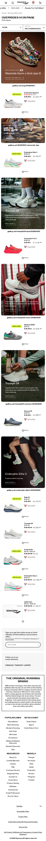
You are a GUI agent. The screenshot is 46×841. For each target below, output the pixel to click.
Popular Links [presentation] (13, 718)
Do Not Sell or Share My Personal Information (23, 822)
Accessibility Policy (23, 811)
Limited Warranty (13, 761)
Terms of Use (23, 827)
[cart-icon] (40, 3)
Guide (31, 767)
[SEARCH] (12, 3)
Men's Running (13, 725)
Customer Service (13, 770)
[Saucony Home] (23, 3)
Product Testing (13, 783)
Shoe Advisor (13, 722)
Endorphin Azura (30, 576)
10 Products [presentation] (6, 20)
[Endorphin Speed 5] (13, 102)
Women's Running (13, 728)
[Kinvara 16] (13, 420)
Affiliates (12, 786)
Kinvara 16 (28, 411)
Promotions (13, 738)
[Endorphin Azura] (13, 585)
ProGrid (31, 780)
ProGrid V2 (28, 550)
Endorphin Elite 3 (30, 152)
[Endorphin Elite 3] (13, 162)
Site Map (19, 806)
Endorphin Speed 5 (31, 93)
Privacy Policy (26, 638)
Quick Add (31, 101)
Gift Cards (13, 734)
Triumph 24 (28, 523)
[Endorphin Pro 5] (13, 248)
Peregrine (31, 777)
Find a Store (12, 780)
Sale (13, 749)
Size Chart (13, 731)
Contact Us (13, 777)
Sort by (27, 26)
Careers (13, 764)
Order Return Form (31, 728)
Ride (31, 764)
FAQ (13, 767)
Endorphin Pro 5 (30, 238)
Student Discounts (13, 746)
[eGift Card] (13, 611)
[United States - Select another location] (40, 806)
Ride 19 (27, 497)
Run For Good (13, 796)
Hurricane (31, 761)
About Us (12, 757)
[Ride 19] (13, 507)
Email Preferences (13, 793)
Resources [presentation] (13, 754)
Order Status (31, 722)
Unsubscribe (13, 790)
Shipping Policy (13, 774)
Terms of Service (34, 638)
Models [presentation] (31, 754)
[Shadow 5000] (13, 334)
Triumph (31, 757)
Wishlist (23, 112)
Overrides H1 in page (18, 17)
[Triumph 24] (13, 533)
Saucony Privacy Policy (9, 639)
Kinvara (31, 774)
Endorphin (31, 770)
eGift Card (28, 602)
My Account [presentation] (31, 718)
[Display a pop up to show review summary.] (41, 97)
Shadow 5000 (29, 325)
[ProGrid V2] (13, 559)
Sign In (31, 725)
